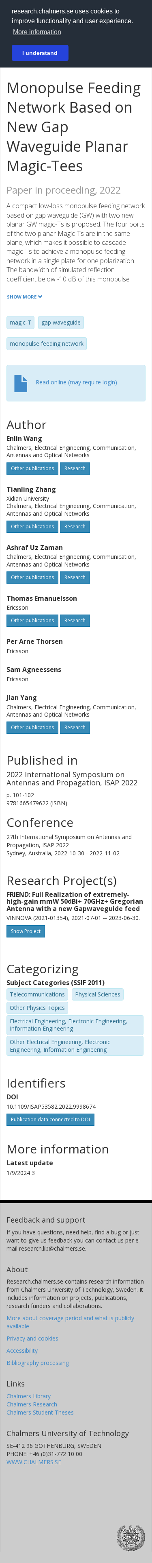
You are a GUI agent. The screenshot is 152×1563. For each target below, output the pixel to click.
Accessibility (22, 1350)
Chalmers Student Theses (40, 1412)
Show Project (26, 931)
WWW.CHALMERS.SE (33, 1462)
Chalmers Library (28, 1396)
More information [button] (37, 31)
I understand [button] (40, 53)
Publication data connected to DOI (50, 1119)
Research (75, 468)
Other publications (32, 468)
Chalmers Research (31, 1404)
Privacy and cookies (32, 1338)
